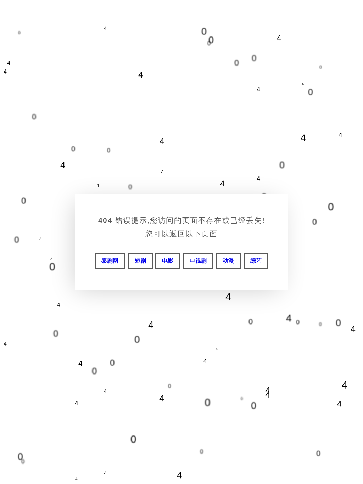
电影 (167, 261)
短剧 (140, 261)
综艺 (256, 261)
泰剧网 (109, 261)
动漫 (228, 261)
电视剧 (198, 261)
